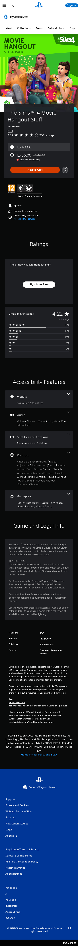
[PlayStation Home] (39, 5)
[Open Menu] (4, 5)
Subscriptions (56, 28)
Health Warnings (17, 702)
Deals (39, 28)
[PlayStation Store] (17, 17)
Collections (24, 28)
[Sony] (69, 945)
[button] (24, 218)
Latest (8, 28)
